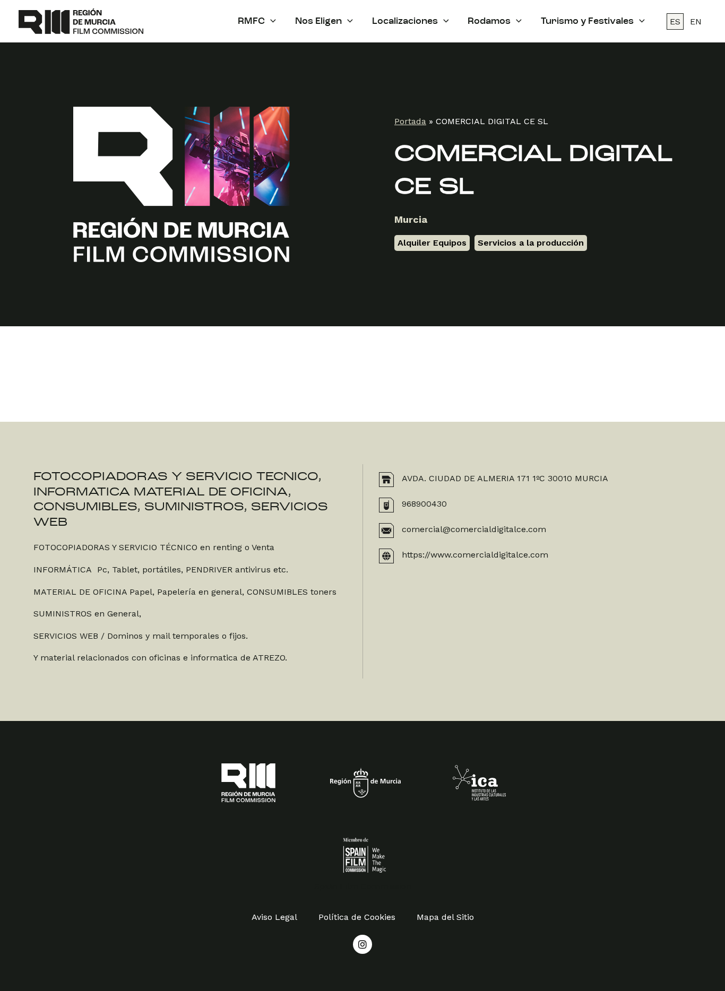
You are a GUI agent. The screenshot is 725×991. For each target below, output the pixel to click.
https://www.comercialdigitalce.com (475, 555)
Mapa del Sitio (445, 917)
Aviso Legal (274, 917)
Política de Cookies (356, 917)
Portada (410, 121)
